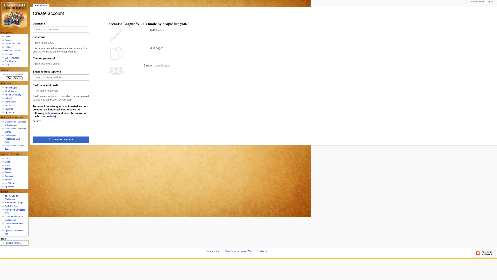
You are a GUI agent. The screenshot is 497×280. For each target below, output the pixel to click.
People (8, 172)
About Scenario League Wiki (238, 251)
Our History (10, 61)
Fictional (9, 109)
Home (7, 36)
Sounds (8, 179)
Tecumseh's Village (14, 202)
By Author (9, 112)
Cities (7, 162)
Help (7, 65)
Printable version (13, 243)
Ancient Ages (11, 88)
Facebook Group (13, 43)
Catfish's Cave (12, 206)
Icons (7, 165)
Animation (9, 176)
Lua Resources (12, 58)
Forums (8, 40)
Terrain (8, 169)
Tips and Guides (12, 50)
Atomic (8, 105)
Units (7, 158)
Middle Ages (10, 91)
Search (4, 70)
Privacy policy (212, 251)
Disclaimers (262, 251)
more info (49, 116)
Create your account (61, 139)
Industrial (9, 98)
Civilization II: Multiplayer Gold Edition (12, 138)
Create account (478, 1)
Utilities (8, 47)
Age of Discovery (13, 95)
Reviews (9, 54)
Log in (490, 1)
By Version (10, 186)
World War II (11, 102)
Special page (41, 5)
